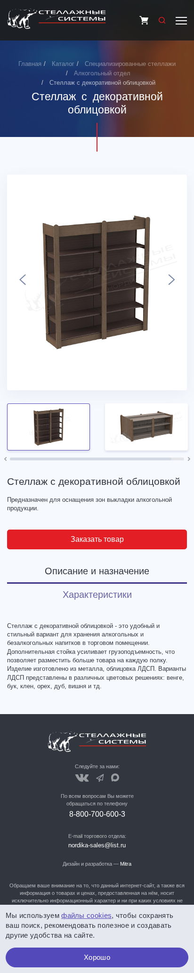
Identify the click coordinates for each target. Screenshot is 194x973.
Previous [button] (22, 282)
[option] (97, 282)
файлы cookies (86, 915)
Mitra (125, 864)
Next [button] (171, 282)
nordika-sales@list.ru (97, 845)
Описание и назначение (97, 571)
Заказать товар (97, 539)
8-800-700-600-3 (97, 814)
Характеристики (97, 594)
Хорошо (97, 957)
